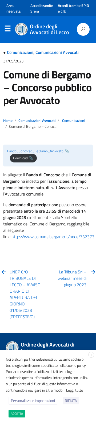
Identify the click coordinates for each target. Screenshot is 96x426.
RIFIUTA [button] (71, 400)
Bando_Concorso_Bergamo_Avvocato (35, 151)
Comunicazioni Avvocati (57, 52)
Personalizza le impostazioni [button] (33, 400)
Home (8, 121)
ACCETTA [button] (17, 413)
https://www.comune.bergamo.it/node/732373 (52, 236)
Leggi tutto (74, 390)
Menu (7, 29)
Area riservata (13, 8)
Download (20, 158)
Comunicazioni (20, 52)
